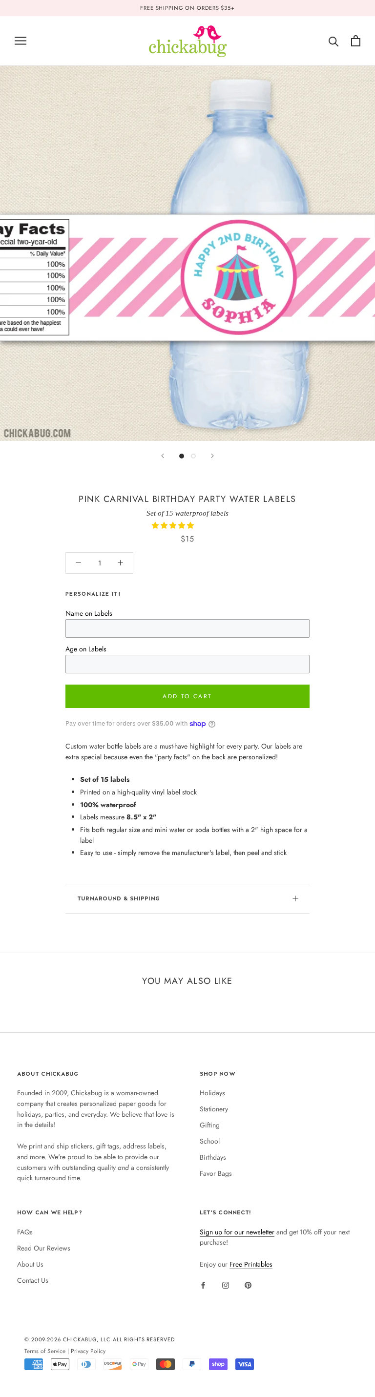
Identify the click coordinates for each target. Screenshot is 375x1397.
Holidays (212, 1093)
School (210, 1141)
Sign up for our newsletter (237, 1232)
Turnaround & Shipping (118, 898)
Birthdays (213, 1157)
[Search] (334, 41)
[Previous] (162, 456)
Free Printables (250, 1264)
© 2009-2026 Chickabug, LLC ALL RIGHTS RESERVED (99, 1339)
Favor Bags (216, 1173)
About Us (30, 1264)
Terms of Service (44, 1351)
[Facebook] (203, 1284)
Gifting (210, 1125)
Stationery (214, 1109)
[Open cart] (355, 40)
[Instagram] (225, 1284)
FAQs (25, 1232)
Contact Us (32, 1280)
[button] (174, 525)
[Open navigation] (20, 41)
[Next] (212, 456)
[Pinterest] (248, 1284)
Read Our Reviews (43, 1248)
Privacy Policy (88, 1351)
